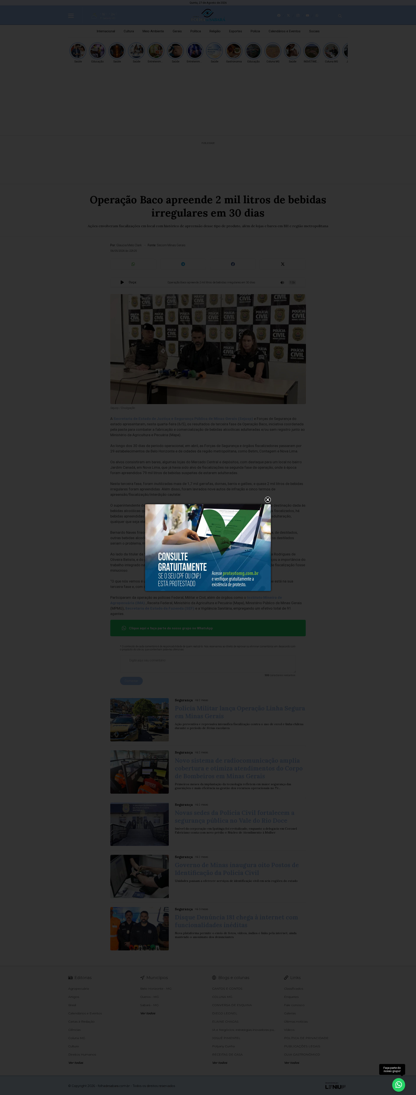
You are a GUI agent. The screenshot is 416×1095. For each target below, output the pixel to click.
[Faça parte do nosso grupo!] (398, 1084)
